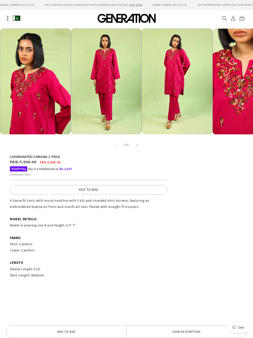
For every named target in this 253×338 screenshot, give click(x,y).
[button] (224, 18)
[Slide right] (137, 144)
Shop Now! (136, 4)
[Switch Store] (16, 18)
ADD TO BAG (88, 189)
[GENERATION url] (126, 18)
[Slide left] (115, 144)
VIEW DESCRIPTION (186, 332)
